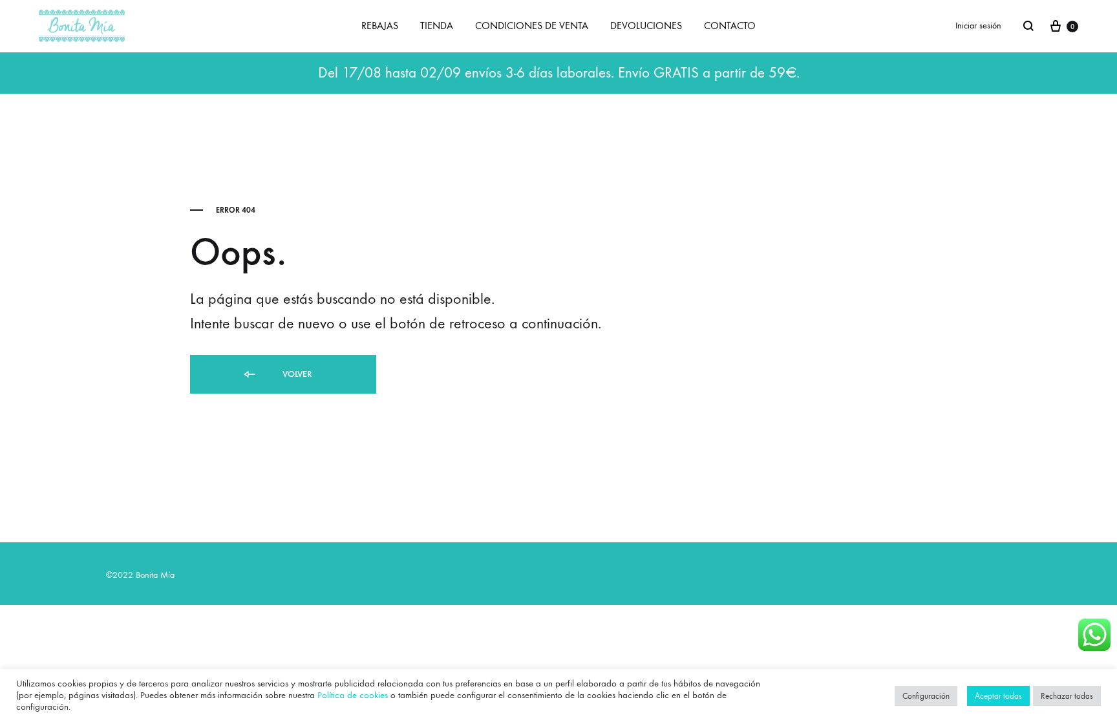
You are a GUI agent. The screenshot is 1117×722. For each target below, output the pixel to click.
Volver (296, 373)
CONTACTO (730, 25)
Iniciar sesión (978, 25)
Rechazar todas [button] (1067, 696)
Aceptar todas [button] (998, 696)
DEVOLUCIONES (646, 25)
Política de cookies (352, 695)
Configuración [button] (926, 696)
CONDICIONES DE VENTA (531, 25)
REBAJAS (379, 25)
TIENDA (436, 25)
